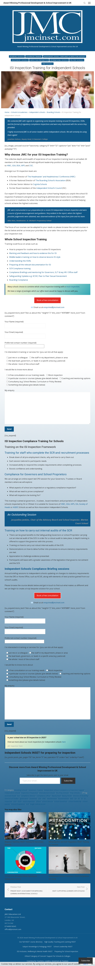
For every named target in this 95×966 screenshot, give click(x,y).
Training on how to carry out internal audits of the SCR (38, 530)
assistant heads (10, 796)
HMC (9, 165)
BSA (18, 165)
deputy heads (67, 796)
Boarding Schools (17, 56)
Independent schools (20, 60)
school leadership (75, 801)
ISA (76, 504)
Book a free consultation (47, 300)
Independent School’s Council (49, 188)
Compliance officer (44, 796)
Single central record (37, 804)
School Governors (61, 801)
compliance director (28, 796)
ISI (82, 798)
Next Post (68, 889)
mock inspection (72, 286)
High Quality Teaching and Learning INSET (60, 942)
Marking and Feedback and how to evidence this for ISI (33, 253)
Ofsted (38, 801)
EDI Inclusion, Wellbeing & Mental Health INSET (35, 951)
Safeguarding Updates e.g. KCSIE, (23, 276)
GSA (14, 165)
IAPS (23, 165)
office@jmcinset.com (13, 929)
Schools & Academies (19, 112)
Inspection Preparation (39, 60)
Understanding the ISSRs (20, 261)
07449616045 (10, 926)
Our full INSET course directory (30, 942)
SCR (27, 804)
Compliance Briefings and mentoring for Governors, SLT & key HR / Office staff (43, 272)
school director (47, 801)
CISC (31, 165)
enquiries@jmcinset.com (53, 307)
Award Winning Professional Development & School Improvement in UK (37, 3)
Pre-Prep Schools (76, 60)
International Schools (59, 60)
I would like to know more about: (19, 369)
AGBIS (15, 507)
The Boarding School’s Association (50, 180)
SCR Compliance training (20, 268)
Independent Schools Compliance (26, 568)
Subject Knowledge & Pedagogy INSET (37, 946)
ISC (79, 798)
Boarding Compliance (18, 280)
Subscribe (68, 780)
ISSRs (20, 801)
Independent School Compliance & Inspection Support (64, 56)
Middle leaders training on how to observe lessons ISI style (34, 257)
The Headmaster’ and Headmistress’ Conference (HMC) (51, 176)
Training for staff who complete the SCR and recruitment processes (47, 452)
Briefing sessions (58, 568)
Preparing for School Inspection (66, 951)
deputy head (56, 796)
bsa (18, 796)
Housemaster (52, 798)
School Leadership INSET (63, 946)
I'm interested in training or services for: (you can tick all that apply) (34, 352)
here (64, 742)
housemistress (63, 798)
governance (24, 798)
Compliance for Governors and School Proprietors (35, 474)
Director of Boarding (80, 796)
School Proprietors (18, 804)
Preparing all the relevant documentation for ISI (30, 264)
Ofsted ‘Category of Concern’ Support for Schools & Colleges (47, 956)
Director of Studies (12, 798)
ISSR (15, 801)
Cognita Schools (40, 184)
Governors (33, 798)
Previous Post (26, 890)
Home (7, 112)
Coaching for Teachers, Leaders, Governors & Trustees (47, 961)
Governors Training (34, 56)
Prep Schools (47, 64)
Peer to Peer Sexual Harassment (53, 276)
